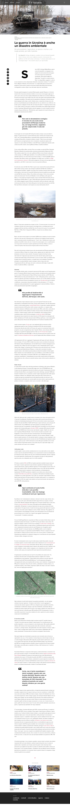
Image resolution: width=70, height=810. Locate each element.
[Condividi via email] (8, 81)
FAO (25, 463)
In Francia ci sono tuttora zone (41, 720)
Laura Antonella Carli (51, 786)
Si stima (28, 324)
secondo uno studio (40, 314)
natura (47, 798)
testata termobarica (23, 504)
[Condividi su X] (8, 72)
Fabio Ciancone (31, 786)
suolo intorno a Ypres (48, 725)
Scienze (11, 772)
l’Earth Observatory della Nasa (25, 473)
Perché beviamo (50, 788)
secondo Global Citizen (35, 305)
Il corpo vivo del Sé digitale (14, 789)
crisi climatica (32, 798)
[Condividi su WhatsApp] (8, 75)
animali (24, 798)
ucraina (16, 800)
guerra (41, 798)
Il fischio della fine (32, 788)
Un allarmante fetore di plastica (33, 776)
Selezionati (12, 2)
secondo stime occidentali (45, 523)
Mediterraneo (50, 775)
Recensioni (18, 2)
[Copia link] (8, 84)
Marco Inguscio (12, 786)
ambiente (16, 798)
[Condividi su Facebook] (8, 69)
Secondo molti (44, 280)
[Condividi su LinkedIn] (8, 78)
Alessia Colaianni (13, 773)
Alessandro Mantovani (51, 773)
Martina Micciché (31, 773)
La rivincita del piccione (15, 775)
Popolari (6, 2)
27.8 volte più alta (43, 331)
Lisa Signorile (22, 55)
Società (29, 772)
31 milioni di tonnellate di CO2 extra (26, 335)
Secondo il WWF (34, 428)
